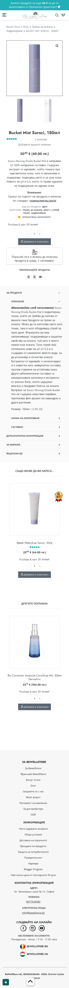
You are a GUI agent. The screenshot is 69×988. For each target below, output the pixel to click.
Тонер (26, 213)
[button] (57, 46)
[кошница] (63, 15)
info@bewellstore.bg (33, 912)
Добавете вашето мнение (34, 144)
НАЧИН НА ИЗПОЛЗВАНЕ (25, 418)
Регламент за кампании (33, 803)
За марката (13, 444)
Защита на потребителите (33, 851)
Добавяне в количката (35, 241)
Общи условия (33, 834)
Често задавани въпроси (33, 828)
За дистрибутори (33, 808)
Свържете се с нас (33, 791)
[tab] (34, 360)
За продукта (14, 292)
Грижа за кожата (42, 27)
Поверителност (33, 857)
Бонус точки (33, 779)
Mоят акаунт (33, 797)
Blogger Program (33, 869)
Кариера (33, 863)
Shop (26, 27)
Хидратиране (14, 31)
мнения (41, 139)
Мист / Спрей (51, 210)
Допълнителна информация (24, 435)
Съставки (17, 427)
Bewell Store (13, 27)
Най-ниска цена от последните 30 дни (33, 875)
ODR (33, 814)
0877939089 (33, 901)
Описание (17, 301)
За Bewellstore (33, 768)
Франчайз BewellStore (33, 774)
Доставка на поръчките (33, 840)
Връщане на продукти (33, 846)
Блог (33, 785)
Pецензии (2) (14, 453)
